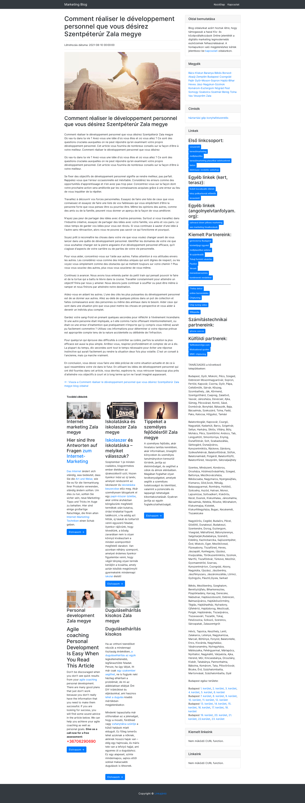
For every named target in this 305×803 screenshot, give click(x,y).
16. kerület (204, 707)
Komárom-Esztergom (201, 88)
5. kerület (206, 692)
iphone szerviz (197, 331)
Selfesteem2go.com (200, 345)
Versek (193, 268)
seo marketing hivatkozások (204, 227)
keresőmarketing (198, 151)
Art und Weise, (85, 478)
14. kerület (220, 703)
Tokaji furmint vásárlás (201, 259)
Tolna (233, 91)
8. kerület (218, 696)
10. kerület (194, 699)
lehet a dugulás (114, 697)
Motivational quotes (199, 349)
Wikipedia (194, 312)
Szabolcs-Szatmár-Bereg (214, 91)
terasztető (195, 198)
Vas (190, 95)
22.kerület (204, 718)
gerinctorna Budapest (200, 240)
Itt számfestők (197, 254)
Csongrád (225, 76)
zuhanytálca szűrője (124, 723)
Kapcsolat (233, 4)
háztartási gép (197, 117)
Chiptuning (195, 297)
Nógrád (220, 88)
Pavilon (193, 263)
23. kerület (218, 718)
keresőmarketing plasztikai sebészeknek (210, 160)
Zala (208, 95)
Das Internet (74, 471)
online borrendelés (199, 293)
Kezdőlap (219, 4)
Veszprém (199, 95)
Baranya (209, 72)
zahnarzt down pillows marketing (206, 222)
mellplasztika (196, 156)
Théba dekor (196, 288)
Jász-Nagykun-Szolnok (211, 84)
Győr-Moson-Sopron (207, 80)
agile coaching (88, 679)
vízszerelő (195, 147)
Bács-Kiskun (196, 72)
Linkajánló (161, 793)
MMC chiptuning (198, 354)
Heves (192, 84)
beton (192, 165)
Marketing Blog (75, 4)
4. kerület (194, 692)
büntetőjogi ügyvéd (199, 245)
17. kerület (218, 707)
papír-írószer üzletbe (123, 496)
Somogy (193, 91)
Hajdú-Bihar (227, 80)
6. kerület (219, 692)
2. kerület (218, 688)
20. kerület (220, 715)
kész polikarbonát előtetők (203, 193)
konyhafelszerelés (217, 117)
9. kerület (231, 696)
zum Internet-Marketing (79, 456)
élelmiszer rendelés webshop (204, 170)
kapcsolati (211, 50)
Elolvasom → (76, 532)
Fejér (191, 80)
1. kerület (205, 688)
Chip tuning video (198, 305)
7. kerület (205, 696)
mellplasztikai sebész (200, 250)
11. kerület (208, 699)
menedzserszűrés (199, 273)
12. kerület (221, 699)
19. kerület (206, 715)
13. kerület (206, 703)
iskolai (109, 576)
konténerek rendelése (201, 277)
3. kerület (231, 688)
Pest (227, 88)
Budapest (213, 76)
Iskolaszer (116, 440)
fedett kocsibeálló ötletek (202, 189)
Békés (218, 72)
